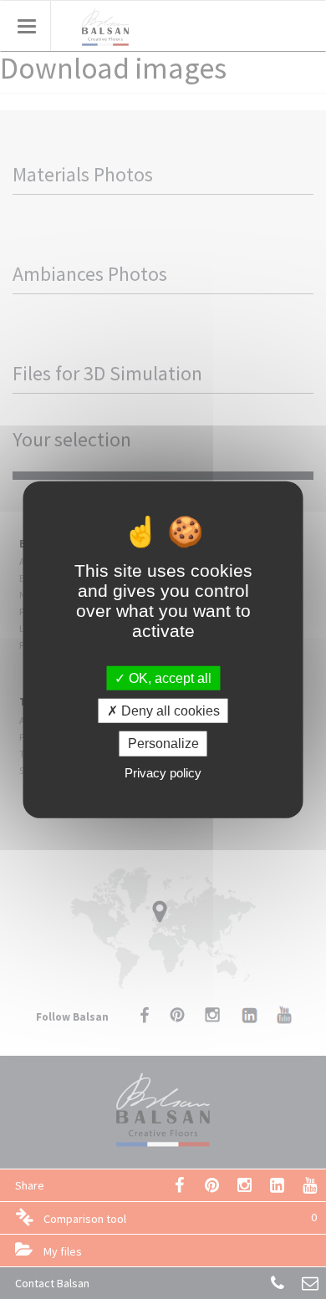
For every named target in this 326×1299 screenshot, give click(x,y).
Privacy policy (163, 772)
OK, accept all (168, 678)
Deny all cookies (169, 711)
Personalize (163, 743)
